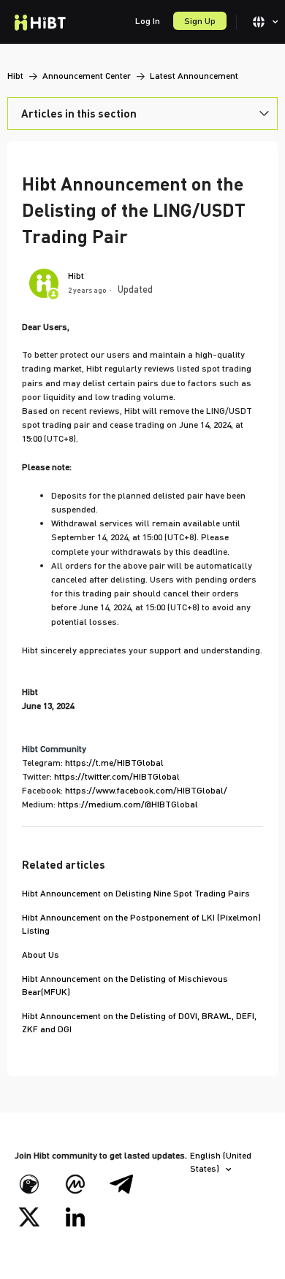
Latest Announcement (194, 75)
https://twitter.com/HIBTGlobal (117, 776)
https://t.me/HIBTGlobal (114, 762)
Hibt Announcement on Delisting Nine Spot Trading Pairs (136, 893)
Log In (147, 20)
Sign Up (200, 20)
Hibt (15, 75)
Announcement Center (86, 75)
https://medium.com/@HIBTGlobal (128, 804)
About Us (40, 954)
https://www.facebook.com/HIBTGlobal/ (146, 790)
